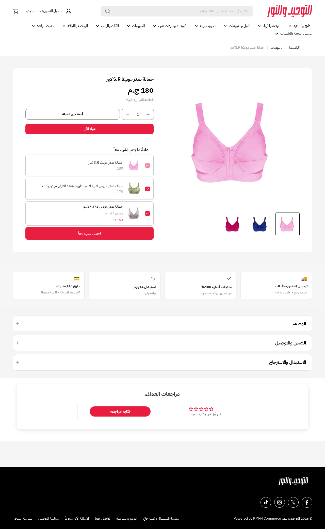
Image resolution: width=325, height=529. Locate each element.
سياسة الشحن (22, 518)
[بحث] (108, 11)
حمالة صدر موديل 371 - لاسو (103, 206)
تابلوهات (277, 47)
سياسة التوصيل (48, 518)
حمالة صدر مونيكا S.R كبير (106, 162)
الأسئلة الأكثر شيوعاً (77, 518)
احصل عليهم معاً (89, 233)
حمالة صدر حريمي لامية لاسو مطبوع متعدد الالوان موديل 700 (82, 186)
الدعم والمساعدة (126, 518)
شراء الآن (89, 128)
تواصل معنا (102, 518)
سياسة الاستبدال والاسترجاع (161, 518)
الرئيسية (294, 47)
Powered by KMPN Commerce (257, 518)
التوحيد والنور (291, 518)
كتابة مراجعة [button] (120, 411)
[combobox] (177, 11)
